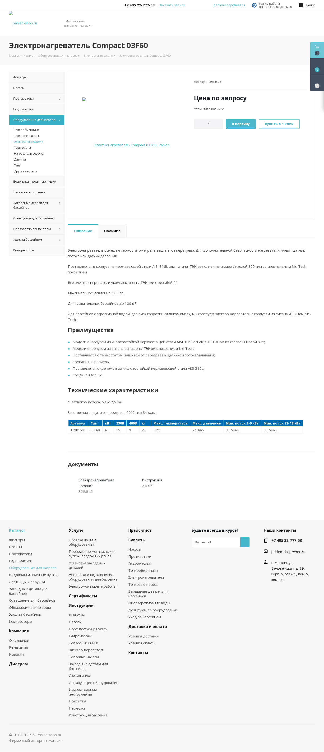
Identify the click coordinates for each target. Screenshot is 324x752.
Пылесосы (77, 708)
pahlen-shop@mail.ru (229, 5)
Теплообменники (83, 643)
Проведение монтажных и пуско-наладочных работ (92, 553)
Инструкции (81, 605)
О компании (19, 640)
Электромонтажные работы (92, 586)
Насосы (15, 546)
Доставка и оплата (147, 626)
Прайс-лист (140, 530)
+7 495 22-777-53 (286, 540)
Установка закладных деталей (87, 565)
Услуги (76, 530)
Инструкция (152, 480)
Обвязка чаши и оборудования (82, 542)
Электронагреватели (86, 649)
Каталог (17, 530)
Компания (19, 630)
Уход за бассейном (25, 614)
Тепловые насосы (84, 657)
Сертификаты (83, 595)
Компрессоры (20, 621)
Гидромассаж (20, 560)
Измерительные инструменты (83, 692)
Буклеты (137, 540)
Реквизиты (18, 647)
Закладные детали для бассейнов (28, 591)
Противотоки (20, 553)
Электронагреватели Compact (96, 483)
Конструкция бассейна (88, 715)
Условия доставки (143, 636)
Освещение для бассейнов (32, 600)
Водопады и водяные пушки (33, 574)
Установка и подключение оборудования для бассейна (93, 577)
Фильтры (17, 539)
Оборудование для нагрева (32, 567)
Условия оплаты (141, 643)
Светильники (80, 675)
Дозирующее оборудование (93, 682)
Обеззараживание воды (30, 607)
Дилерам (18, 663)
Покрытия (77, 701)
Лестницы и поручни (27, 581)
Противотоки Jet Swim (88, 629)
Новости (16, 654)
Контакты (138, 652)
